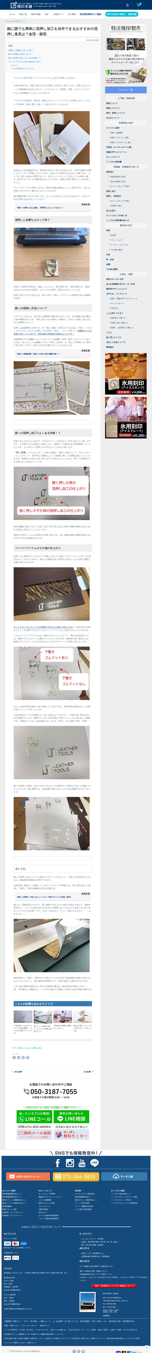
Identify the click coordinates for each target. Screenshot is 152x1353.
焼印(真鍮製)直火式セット (11, 1197)
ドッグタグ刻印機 (113, 162)
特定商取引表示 (128, 1321)
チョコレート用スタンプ (27, 1343)
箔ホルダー (42, 1212)
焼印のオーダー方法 (114, 279)
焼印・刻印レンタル (99, 1321)
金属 (108, 264)
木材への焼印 (18, 1338)
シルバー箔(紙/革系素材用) (48, 1218)
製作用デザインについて (116, 289)
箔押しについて (24, 1048)
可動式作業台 (43, 1209)
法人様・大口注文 (26, 1330)
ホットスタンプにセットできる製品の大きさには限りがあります (43, 627)
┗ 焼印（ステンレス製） (119, 137)
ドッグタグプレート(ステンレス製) (124, 1197)
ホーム (12, 14)
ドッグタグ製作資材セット (121, 1194)
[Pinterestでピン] (18, 1057)
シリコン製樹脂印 (45, 1200)
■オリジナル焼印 (9, 1191)
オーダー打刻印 (30, 1334)
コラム (109, 332)
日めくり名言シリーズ (115, 342)
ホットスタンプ (113, 157)
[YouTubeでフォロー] (83, 1351)
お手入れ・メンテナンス (116, 293)
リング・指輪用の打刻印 (84, 1206)
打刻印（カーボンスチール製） (119, 147)
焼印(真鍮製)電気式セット (11, 1194)
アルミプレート (44, 1206)
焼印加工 (110, 172)
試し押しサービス (113, 337)
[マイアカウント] (127, 5)
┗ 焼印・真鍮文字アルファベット (123, 298)
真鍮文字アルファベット (116, 152)
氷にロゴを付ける (130, 1330)
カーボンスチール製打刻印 (85, 1194)
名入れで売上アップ (76, 1330)
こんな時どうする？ (114, 313)
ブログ (25, 1321)
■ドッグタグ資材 (118, 1191)
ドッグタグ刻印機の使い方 (117, 220)
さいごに (14, 65)
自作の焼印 (8, 1338)
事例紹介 (110, 347)
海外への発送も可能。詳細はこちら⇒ (94, 1271)
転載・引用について (11, 1325)
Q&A (46, 14)
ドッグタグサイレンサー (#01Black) (124, 1203)
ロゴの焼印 (55, 1338)
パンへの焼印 (91, 1330)
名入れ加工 (111, 210)
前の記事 (18, 1072)
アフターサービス (41, 1330)
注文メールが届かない (58, 1330)
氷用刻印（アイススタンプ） (13, 1212)
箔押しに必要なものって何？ (20, 50)
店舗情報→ (107, 1316)
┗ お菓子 (113, 235)
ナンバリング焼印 (11, 1343)
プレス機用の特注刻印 (45, 1334)
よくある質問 (58, 1321)
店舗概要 (7, 1321)
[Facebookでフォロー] (74, 1351)
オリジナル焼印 (113, 128)
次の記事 (87, 1072)
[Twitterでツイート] (23, 1057)
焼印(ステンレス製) (9, 1209)
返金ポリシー (45, 1325)
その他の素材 (112, 269)
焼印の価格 (36, 14)
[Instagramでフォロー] (78, 1351)
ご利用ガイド (58, 14)
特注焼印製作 (85, 1321)
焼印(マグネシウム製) (46, 1203)
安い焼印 (81, 1338)
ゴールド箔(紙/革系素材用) (48, 1215)
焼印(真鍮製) (6, 1206)
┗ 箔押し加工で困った (118, 323)
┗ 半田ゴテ (114, 308)
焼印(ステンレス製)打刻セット (86, 1200)
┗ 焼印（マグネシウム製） (120, 142)
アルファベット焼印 (102, 1338)
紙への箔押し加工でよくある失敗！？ (24, 58)
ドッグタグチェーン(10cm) (121, 1200)
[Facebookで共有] (14, 1057)
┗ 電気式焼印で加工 (117, 176)
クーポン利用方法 (11, 1330)
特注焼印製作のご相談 (90, 14)
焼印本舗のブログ (18, 21)
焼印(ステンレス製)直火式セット (14, 1203)
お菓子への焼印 (116, 1330)
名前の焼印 (115, 1338)
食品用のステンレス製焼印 (14, 1334)
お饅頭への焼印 (29, 1338)
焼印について (112, 103)
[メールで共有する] (27, 1057)
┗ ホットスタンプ (116, 303)
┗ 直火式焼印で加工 (117, 181)
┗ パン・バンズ (115, 240)
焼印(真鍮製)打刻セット (83, 1197)
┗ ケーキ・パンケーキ (118, 245)
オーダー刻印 (135, 1338)
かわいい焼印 (90, 1338)
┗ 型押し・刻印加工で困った (121, 327)
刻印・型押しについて (115, 113)
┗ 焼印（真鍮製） (116, 132)
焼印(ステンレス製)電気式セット (14, 1200)
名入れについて (113, 118)
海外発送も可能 (115, 1321)
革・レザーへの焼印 (42, 1338)
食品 (108, 230)
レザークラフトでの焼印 (68, 1338)
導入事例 (72, 14)
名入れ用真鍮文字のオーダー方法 (120, 284)
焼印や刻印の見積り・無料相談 (122, 14)
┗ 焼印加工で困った (117, 318)
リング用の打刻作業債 (83, 1209)
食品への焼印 (103, 1330)
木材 (108, 254)
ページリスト (59, 1334)
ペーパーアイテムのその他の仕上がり (24, 62)
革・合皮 (110, 259)
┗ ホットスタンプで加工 (119, 186)
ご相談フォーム (45, 1321)
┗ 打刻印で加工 (115, 206)
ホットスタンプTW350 (46, 1194)
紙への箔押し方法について (19, 54)
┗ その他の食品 (115, 250)
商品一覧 (23, 14)
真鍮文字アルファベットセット (50, 1197)
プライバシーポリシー (29, 1325)
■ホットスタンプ (45, 1191)
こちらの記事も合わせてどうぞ (22, 68)
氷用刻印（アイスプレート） (13, 1215)
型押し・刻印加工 (113, 196)
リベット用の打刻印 (82, 1203)
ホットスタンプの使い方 (116, 215)
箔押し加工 (37, 1048)
